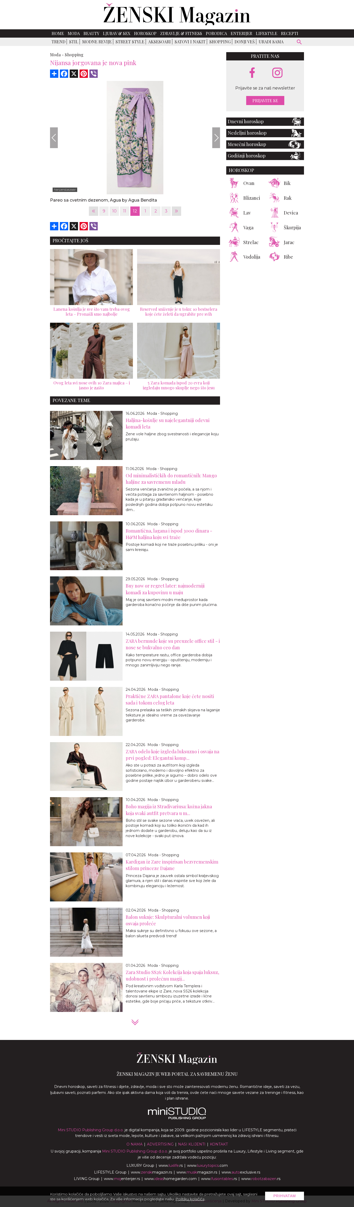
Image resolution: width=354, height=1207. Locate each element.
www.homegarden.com (170, 1178)
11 (124, 211)
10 (114, 211)
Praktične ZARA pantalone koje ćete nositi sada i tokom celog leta (170, 699)
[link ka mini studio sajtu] (177, 1118)
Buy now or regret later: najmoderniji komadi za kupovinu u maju (165, 589)
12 (135, 211)
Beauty (91, 33)
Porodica (216, 33)
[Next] (216, 137)
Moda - (57, 54)
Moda (74, 33)
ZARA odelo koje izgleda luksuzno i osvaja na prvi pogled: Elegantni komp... (172, 754)
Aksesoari (159, 41)
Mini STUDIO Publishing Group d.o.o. (91, 1130)
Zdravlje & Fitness (181, 33)
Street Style (130, 41)
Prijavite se (265, 100)
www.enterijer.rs (122, 1178)
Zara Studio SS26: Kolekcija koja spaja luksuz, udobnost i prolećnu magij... (172, 975)
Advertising (160, 1144)
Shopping (220, 41)
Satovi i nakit (190, 41)
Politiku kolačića (189, 1199)
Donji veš (245, 41)
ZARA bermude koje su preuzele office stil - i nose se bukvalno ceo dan (173, 644)
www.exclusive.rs (241, 1172)
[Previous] (54, 137)
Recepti (289, 33)
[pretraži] (299, 43)
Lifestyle (266, 33)
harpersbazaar (65, 189)
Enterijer (241, 33)
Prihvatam (284, 1196)
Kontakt (219, 1144)
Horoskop (145, 33)
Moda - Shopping (162, 413)
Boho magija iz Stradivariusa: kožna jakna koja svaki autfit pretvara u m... (169, 809)
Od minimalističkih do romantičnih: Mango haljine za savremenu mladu (171, 478)
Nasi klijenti (192, 1144)
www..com (207, 1165)
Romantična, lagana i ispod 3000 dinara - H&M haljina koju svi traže (169, 534)
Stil (73, 41)
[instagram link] (277, 73)
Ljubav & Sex (116, 33)
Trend (58, 41)
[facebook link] (252, 73)
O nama (134, 1144)
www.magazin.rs (151, 1172)
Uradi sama (271, 41)
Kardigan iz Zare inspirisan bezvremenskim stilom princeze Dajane (172, 865)
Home (58, 33)
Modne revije (97, 41)
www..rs (171, 1165)
